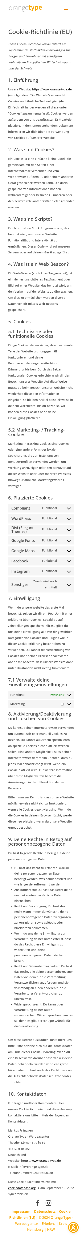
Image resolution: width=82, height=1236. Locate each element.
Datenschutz (45, 1211)
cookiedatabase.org (22, 1188)
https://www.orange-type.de (52, 89)
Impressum (21, 1211)
